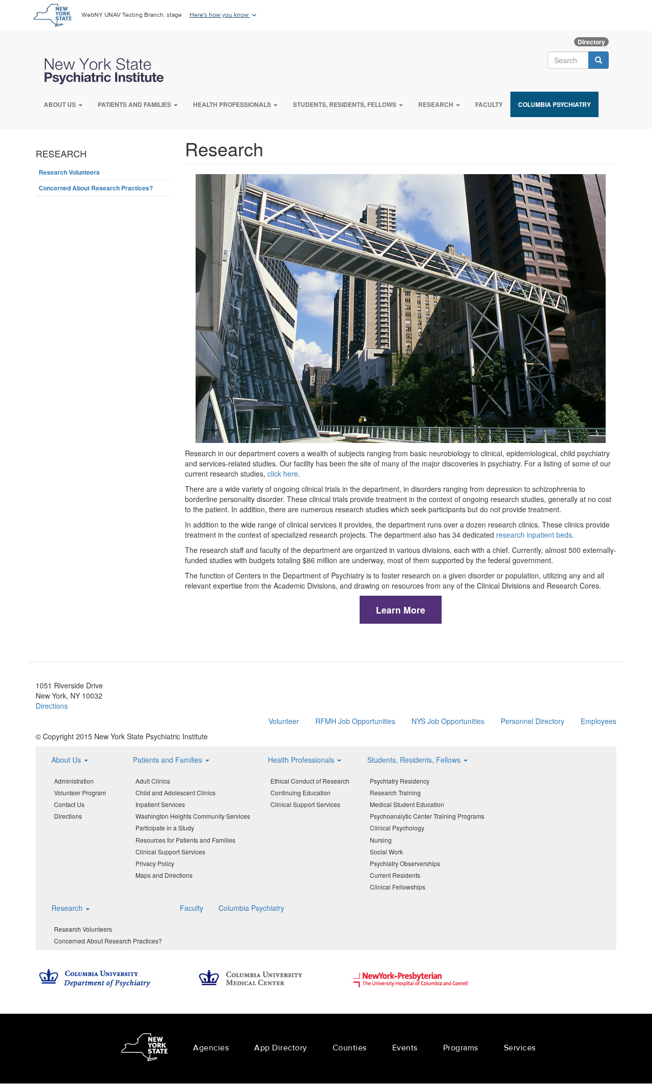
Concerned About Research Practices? (96, 187)
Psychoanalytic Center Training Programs (427, 816)
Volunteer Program (80, 792)
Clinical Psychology (397, 827)
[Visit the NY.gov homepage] (52, 14)
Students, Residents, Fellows (345, 104)
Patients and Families (135, 104)
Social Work (386, 851)
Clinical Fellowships (397, 886)
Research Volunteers (69, 172)
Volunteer (283, 721)
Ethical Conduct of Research (309, 780)
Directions (52, 706)
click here (282, 473)
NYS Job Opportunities (448, 721)
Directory (591, 41)
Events (405, 1048)
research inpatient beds (534, 535)
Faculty (489, 104)
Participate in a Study (164, 827)
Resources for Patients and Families (185, 840)
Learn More (400, 609)
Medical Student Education (407, 804)
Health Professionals (233, 104)
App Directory (280, 1048)
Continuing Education (300, 792)
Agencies (211, 1048)
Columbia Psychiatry (554, 104)
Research (436, 104)
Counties (350, 1048)
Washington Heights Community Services (192, 816)
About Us (60, 104)
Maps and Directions (164, 875)
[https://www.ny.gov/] (144, 1048)
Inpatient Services (160, 804)
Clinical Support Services (170, 851)
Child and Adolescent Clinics (175, 792)
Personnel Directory (532, 721)
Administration (74, 780)
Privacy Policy (154, 863)
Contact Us (69, 804)
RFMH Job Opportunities (355, 721)
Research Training (395, 792)
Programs (460, 1048)
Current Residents (395, 875)
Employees (598, 721)
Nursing (381, 840)
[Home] (109, 71)
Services (520, 1048)
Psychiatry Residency (399, 780)
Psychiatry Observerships (405, 863)
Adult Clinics (152, 780)
